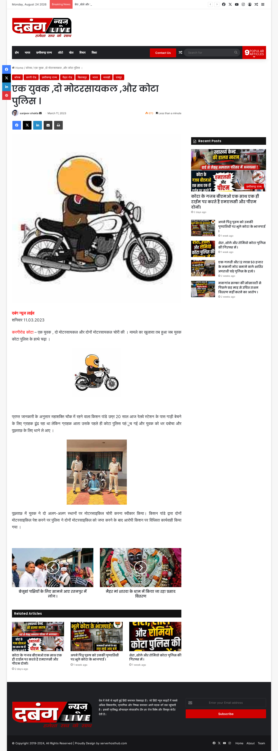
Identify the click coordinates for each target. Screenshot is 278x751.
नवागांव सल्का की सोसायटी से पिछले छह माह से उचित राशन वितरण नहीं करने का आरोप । (239, 287)
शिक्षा (94, 52)
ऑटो (60, 52)
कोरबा (29, 67)
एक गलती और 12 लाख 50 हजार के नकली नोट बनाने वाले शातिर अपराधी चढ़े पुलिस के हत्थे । (240, 266)
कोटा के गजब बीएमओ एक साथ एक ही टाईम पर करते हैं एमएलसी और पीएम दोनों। (37, 659)
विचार (82, 52)
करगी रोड (31, 77)
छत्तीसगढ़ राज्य (44, 52)
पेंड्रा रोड (67, 77)
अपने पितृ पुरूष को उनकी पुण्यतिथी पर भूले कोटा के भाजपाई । (95, 657)
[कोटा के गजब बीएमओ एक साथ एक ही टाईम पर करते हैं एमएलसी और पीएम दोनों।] (38, 636)
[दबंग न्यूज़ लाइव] (42, 27)
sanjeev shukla (29, 113)
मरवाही (106, 77)
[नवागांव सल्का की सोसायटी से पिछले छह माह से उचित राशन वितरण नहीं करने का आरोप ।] (203, 289)
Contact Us (163, 52)
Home (19, 67)
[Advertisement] (228, 96)
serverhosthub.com (113, 743)
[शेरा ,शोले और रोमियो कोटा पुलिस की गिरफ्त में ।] (155, 636)
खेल (71, 52)
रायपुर (119, 77)
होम (17, 52)
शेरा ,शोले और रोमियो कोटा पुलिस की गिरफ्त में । (100, 4)
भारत (27, 52)
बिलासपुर (82, 77)
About (251, 743)
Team (261, 743)
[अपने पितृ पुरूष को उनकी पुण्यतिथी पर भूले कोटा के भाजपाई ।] (97, 636)
